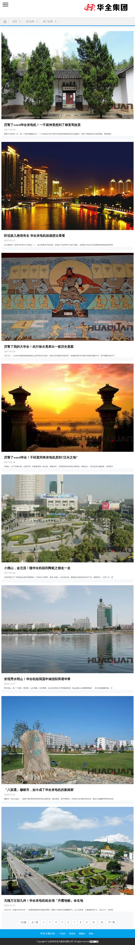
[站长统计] (94, 941)
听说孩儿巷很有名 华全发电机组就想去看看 (34, 235)
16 (102, 922)
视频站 (82, 933)
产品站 (62, 933)
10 (93, 922)
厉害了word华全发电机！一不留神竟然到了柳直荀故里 (42, 125)
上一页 (34, 922)
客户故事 (48, 21)
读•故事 (30, 21)
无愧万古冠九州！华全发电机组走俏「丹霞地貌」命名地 (43, 900)
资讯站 (72, 933)
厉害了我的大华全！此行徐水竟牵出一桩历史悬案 (39, 346)
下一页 (111, 922)
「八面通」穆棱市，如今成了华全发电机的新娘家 (39, 790)
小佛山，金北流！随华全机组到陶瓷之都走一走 (37, 568)
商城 (91, 933)
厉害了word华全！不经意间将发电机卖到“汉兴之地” (41, 457)
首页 (14, 21)
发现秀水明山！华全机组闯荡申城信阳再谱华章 (37, 679)
